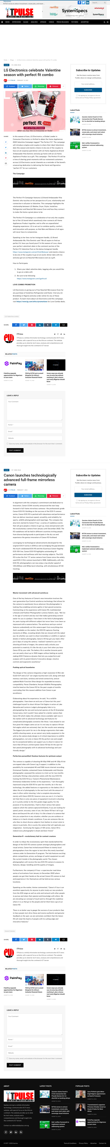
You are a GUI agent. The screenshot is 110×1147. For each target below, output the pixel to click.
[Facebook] (6, 142)
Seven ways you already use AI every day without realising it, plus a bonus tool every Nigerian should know (56, 377)
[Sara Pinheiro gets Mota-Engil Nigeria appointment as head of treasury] (81, 1094)
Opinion (43, 22)
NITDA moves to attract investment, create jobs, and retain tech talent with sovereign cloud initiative (24, 4)
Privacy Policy (89, 98)
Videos (51, 22)
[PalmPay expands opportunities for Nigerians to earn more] (13, 365)
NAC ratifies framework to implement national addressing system (92, 145)
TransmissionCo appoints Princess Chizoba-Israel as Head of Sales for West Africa (96, 1108)
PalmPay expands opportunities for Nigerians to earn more (13, 375)
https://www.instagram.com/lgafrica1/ (32, 279)
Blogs (25, 22)
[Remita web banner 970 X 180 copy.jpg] (39, 187)
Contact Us (102, 1143)
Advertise (85, 22)
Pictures (74, 22)
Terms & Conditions (70, 1143)
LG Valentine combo (12, 316)
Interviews (16, 22)
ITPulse (12, 80)
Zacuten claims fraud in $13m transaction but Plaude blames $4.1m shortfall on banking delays (93, 119)
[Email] (6, 163)
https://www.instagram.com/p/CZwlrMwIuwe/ (31, 252)
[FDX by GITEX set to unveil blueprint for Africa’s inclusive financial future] (34, 365)
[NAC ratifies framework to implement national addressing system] (75, 145)
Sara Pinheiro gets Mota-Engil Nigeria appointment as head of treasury (96, 1094)
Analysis (34, 22)
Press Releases (63, 22)
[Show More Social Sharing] (63, 86)
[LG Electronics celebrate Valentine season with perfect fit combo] (34, 111)
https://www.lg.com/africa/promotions (32, 302)
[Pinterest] (6, 158)
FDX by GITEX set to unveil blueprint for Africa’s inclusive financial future (34, 375)
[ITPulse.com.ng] (18, 12)
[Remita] (74, 18)
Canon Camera (10, 931)
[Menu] (107, 22)
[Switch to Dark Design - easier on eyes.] (104, 22)
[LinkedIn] (6, 153)
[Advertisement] (55, 42)
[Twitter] (6, 147)
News (7, 22)
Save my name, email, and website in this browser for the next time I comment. (35, 444)
